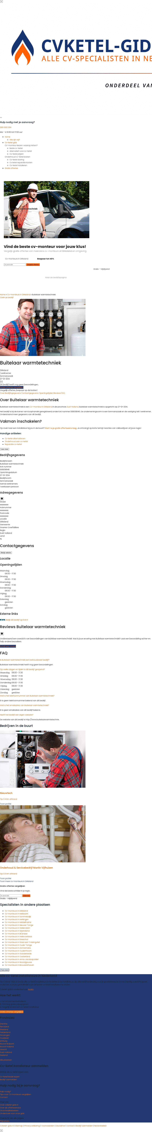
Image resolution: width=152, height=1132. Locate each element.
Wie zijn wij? (15, 139)
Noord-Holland (7, 1046)
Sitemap (19, 1125)
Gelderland (5, 1032)
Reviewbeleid (100, 1125)
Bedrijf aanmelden (8, 1079)
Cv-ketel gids (11, 142)
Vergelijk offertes (33, 265)
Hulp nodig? (5, 1091)
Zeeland (4, 1055)
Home (7, 136)
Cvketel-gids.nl (7, 1125)
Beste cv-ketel (16, 148)
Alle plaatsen (6, 1060)
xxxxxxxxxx (4, 504)
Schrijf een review (8, 646)
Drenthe (3, 1023)
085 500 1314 (5, 127)
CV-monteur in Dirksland (41, 406)
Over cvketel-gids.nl (9, 1104)
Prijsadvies (5, 1121)
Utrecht (3, 1049)
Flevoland (4, 1026)
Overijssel (4, 1038)
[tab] (76, 660)
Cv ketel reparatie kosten (21, 162)
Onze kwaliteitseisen (9, 1110)
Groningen (5, 1035)
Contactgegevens (30, 393)
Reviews (57, 393)
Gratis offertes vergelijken (11, 387)
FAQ (63, 393)
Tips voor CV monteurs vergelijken (15, 1094)
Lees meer (4, 449)
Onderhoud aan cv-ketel (16, 441)
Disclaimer (60, 1125)
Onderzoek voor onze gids (12, 1113)
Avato (31, 989)
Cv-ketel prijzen (17, 154)
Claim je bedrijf (7, 297)
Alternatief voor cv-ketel (21, 151)
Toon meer (4, 970)
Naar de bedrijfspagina (56, 277)
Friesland (4, 1029)
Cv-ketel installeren (18, 165)
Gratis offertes (11, 168)
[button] (25, 660)
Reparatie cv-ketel (13, 444)
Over (2, 393)
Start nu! (26, 896)
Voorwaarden (47, 1125)
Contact (4, 1097)
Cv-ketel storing (17, 159)
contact (70, 1125)
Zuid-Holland (72, 406)
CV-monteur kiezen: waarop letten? (21, 145)
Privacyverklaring (32, 1125)
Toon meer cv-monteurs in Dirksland (16, 881)
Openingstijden (46, 393)
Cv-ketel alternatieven (15, 438)
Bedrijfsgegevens (13, 393)
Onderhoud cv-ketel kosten (17, 156)
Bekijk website (6, 553)
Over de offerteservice (10, 1107)
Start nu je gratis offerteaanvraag (60, 428)
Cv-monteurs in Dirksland (18, 294)
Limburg (3, 1041)
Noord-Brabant (7, 1043)
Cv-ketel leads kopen (10, 1076)
